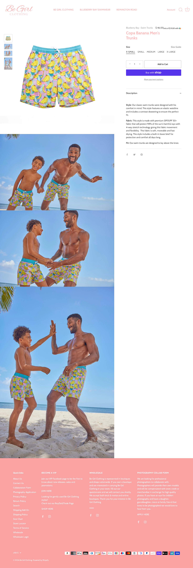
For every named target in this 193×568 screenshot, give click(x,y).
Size (153, 47)
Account (171, 9)
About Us (17, 478)
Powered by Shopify (41, 560)
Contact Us (18, 483)
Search (16, 505)
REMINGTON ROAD (126, 9)
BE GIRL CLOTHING (63, 9)
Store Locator (19, 523)
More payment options (153, 79)
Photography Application (24, 492)
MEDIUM (151, 52)
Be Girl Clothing (26, 560)
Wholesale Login (21, 537)
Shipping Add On (21, 510)
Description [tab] (131, 93)
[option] (8, 39)
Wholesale (18, 532)
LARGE (161, 52)
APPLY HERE (143, 514)
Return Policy (19, 501)
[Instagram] (49, 516)
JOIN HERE (46, 491)
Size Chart (18, 519)
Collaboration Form (22, 487)
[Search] (180, 10)
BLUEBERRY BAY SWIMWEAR (95, 9)
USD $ (15, 553)
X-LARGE (171, 52)
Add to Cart (163, 64)
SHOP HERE (47, 509)
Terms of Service (21, 528)
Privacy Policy (19, 496)
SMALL (141, 52)
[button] (172, 28)
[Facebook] (42, 516)
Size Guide (176, 47)
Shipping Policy (20, 514)
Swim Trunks (147, 27)
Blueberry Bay (132, 27)
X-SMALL (130, 52)
